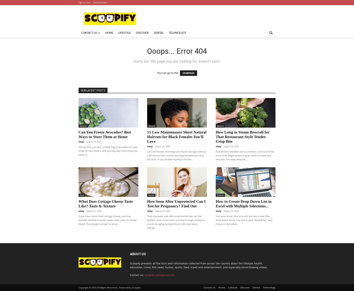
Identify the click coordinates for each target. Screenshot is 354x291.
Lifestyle (124, 33)
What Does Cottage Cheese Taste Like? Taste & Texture (106, 203)
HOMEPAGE (188, 73)
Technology (177, 33)
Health (151, 195)
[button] (271, 33)
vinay (81, 141)
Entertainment (100, 2)
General (83, 126)
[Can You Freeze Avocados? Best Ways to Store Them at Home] (108, 113)
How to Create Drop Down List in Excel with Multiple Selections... (244, 203)
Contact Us (89, 33)
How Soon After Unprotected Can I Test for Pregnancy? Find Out (176, 203)
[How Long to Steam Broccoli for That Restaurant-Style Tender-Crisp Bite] (245, 113)
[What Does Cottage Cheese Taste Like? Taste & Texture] (108, 182)
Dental (159, 33)
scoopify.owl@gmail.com (160, 275)
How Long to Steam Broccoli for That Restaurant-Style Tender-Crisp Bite (243, 137)
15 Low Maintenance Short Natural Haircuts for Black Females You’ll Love (176, 137)
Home (109, 33)
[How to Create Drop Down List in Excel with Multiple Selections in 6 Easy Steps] (245, 182)
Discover (142, 33)
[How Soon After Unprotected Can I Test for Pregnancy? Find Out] (177, 182)
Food (82, 195)
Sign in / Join (85, 2)
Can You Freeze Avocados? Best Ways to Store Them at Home (105, 134)
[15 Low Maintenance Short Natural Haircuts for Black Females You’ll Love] (177, 113)
